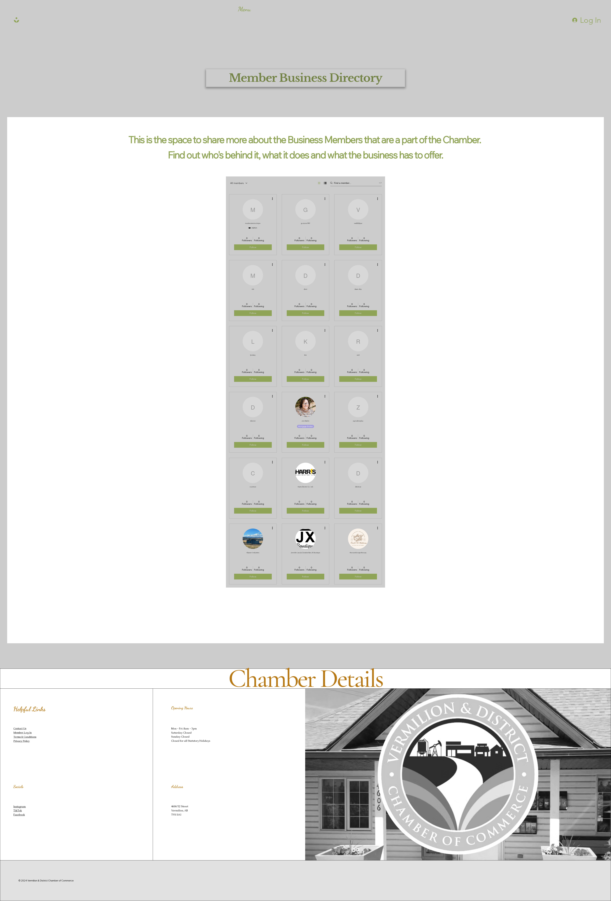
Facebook (19, 814)
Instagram (19, 806)
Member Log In (22, 732)
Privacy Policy (21, 741)
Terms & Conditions (24, 737)
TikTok (17, 810)
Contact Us (19, 728)
